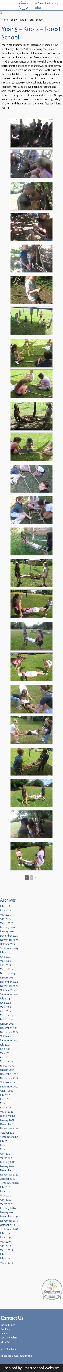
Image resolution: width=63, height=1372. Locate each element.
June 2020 (5, 1191)
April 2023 (5, 1057)
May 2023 (5, 1053)
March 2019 (6, 1250)
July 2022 (5, 1095)
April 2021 (5, 1153)
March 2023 (6, 1061)
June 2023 (5, 1049)
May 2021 (5, 1149)
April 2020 (5, 1200)
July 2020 (5, 1187)
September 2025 (9, 948)
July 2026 (5, 906)
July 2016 (5, 1258)
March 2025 (6, 969)
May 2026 (5, 914)
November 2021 (9, 1128)
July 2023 (5, 1044)
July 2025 (5, 952)
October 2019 (7, 1225)
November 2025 (9, 940)
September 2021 (9, 1137)
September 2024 (9, 994)
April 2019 (5, 1246)
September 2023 (9, 1040)
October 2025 (7, 944)
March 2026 (6, 923)
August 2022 (6, 1091)
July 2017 (5, 1254)
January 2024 (7, 1023)
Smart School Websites (40, 1367)
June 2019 (5, 1237)
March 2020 (6, 1204)
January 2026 (7, 931)
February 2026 (8, 927)
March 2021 (6, 1158)
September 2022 (9, 1086)
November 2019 (9, 1220)
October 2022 (7, 1082)
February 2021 (7, 1162)
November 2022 (9, 1078)
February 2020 (8, 1208)
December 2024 (9, 982)
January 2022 (7, 1120)
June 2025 (5, 956)
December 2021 (9, 1124)
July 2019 (5, 1233)
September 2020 (9, 1183)
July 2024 (5, 998)
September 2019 (9, 1229)
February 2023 (7, 1065)
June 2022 (5, 1099)
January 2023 (7, 1070)
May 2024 (5, 1007)
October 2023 (7, 1036)
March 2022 (6, 1111)
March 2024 (6, 1015)
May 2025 (5, 961)
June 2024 (5, 1003)
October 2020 (7, 1179)
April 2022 (5, 1107)
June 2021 (5, 1145)
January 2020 (7, 1212)
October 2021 (7, 1132)
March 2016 (6, 1262)
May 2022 (5, 1103)
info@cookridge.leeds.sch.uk (16, 1356)
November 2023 (9, 1032)
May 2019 (5, 1241)
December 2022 (9, 1074)
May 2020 (5, 1195)
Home (5, 19)
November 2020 (9, 1174)
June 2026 (5, 910)
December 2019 (9, 1216)
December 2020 (9, 1170)
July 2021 (5, 1141)
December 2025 (9, 935)
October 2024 (7, 990)
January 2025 (7, 977)
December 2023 (9, 1028)
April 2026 (5, 919)
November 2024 (9, 986)
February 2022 (7, 1116)
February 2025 (7, 973)
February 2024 (8, 1019)
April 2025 (5, 965)
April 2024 (5, 1011)
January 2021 (7, 1166)
